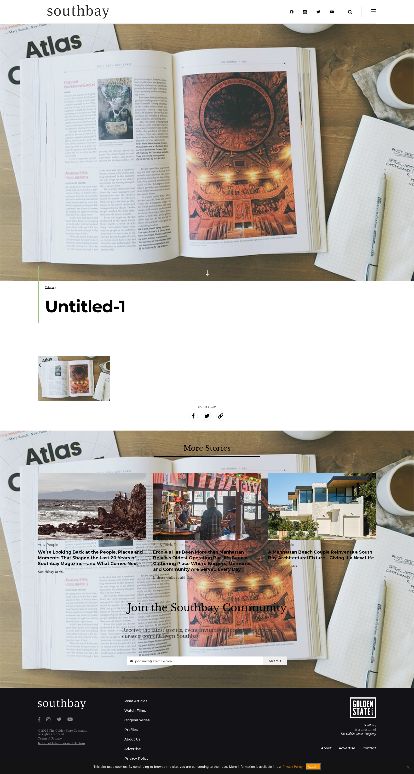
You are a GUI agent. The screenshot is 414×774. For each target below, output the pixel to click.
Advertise (132, 749)
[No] (408, 767)
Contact (369, 748)
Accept (313, 766)
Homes (274, 545)
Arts (41, 545)
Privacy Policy (136, 758)
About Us (132, 739)
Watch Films (135, 710)
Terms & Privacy (50, 738)
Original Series (137, 720)
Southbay (370, 725)
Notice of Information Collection (61, 743)
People (52, 545)
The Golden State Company (358, 734)
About (326, 748)
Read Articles (135, 701)
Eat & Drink (162, 545)
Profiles (131, 730)
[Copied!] (220, 416)
